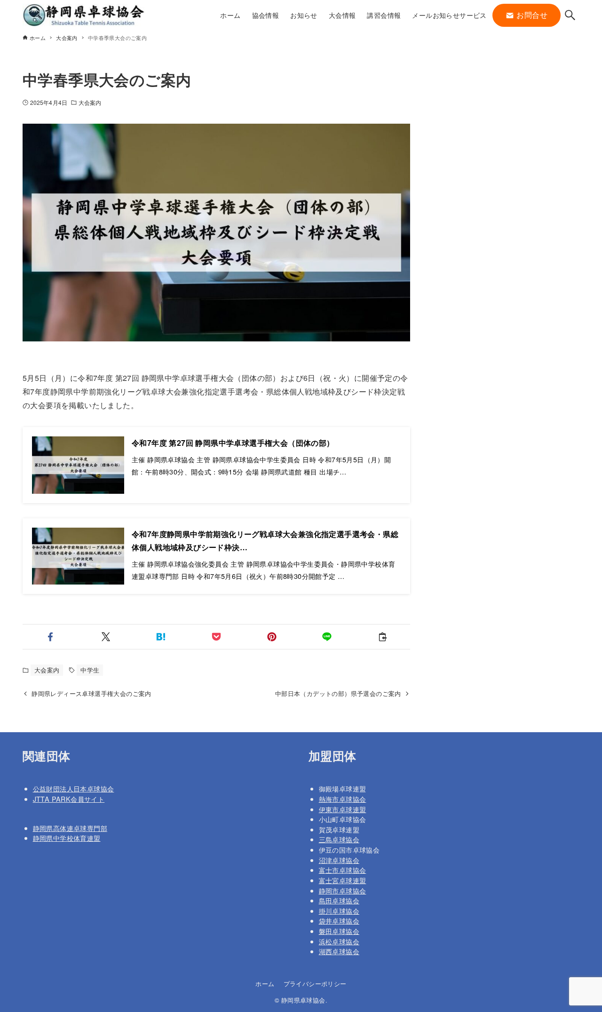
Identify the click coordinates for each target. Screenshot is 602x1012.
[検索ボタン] (570, 15)
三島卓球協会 (339, 839)
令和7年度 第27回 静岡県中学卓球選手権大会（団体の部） (233, 442)
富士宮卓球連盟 (342, 880)
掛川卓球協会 (339, 911)
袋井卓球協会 (339, 920)
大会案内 (90, 102)
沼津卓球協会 (339, 860)
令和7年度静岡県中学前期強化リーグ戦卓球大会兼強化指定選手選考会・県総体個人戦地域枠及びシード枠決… (265, 541)
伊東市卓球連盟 (342, 809)
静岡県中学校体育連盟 (67, 838)
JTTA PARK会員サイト (69, 799)
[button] (50, 636)
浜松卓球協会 (339, 941)
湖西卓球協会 (339, 951)
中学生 (89, 669)
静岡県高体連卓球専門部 (70, 828)
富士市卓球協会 (342, 870)
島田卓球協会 (339, 900)
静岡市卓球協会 (342, 890)
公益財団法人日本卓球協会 (73, 788)
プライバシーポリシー (315, 983)
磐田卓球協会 (339, 931)
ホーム (264, 983)
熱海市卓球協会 (342, 799)
